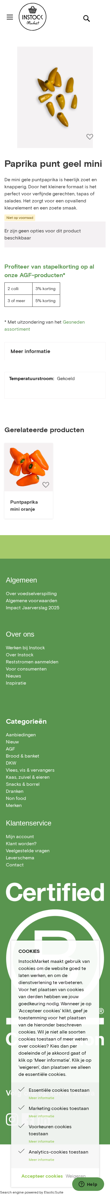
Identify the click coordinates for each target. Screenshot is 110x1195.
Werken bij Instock (25, 647)
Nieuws (13, 676)
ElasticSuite (53, 1192)
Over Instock (19, 655)
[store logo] (43, 17)
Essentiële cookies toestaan (59, 1090)
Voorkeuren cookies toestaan (50, 1130)
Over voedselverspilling (31, 593)
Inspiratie (16, 683)
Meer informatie (30, 351)
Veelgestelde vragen (28, 850)
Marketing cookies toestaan (59, 1108)
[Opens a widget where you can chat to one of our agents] (88, 1184)
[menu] (55, 770)
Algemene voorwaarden (31, 600)
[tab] (55, 351)
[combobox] (55, 39)
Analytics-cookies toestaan (58, 1152)
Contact (15, 865)
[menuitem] (21, 735)
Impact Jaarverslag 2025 (32, 607)
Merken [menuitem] (14, 805)
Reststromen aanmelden (32, 662)
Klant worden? (21, 843)
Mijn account (20, 836)
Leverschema (20, 858)
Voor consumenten (26, 669)
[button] (45, 484)
